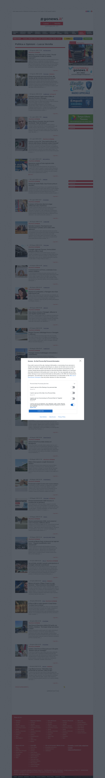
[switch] (73, 387)
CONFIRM (41, 411)
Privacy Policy (61, 417)
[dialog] (52, 389)
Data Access (52, 417)
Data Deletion (43, 417)
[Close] (80, 361)
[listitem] (52, 383)
